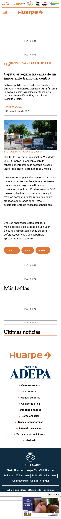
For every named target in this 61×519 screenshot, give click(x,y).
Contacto (30, 391)
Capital (12, 251)
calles (43, 251)
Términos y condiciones (30, 434)
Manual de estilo (30, 397)
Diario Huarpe (14, 470)
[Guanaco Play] (54, 4)
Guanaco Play (20, 480)
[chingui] (30, 3)
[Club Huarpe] (5, 3)
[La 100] (38, 3)
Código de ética (30, 403)
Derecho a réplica (30, 409)
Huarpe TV (31, 470)
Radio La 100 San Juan (16, 475)
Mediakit (30, 440)
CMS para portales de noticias (33, 490)
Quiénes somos (30, 385)
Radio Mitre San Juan (44, 475)
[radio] (45, 4)
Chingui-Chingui (39, 480)
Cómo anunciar (30, 415)
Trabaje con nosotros (30, 422)
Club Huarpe (46, 470)
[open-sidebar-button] (5, 13)
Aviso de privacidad (30, 428)
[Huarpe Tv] (18, 4)
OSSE (27, 251)
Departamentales (16, 63)
